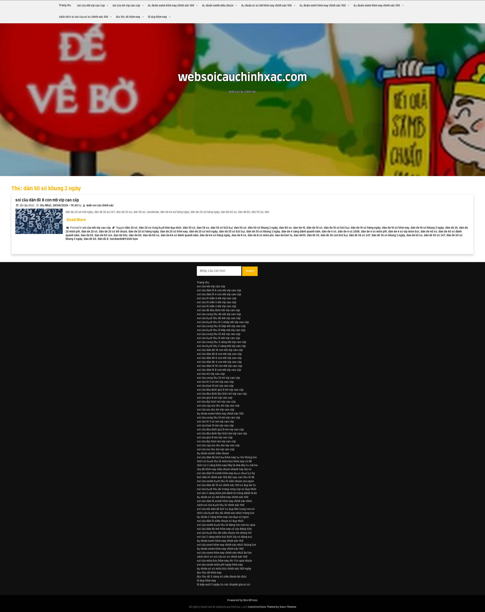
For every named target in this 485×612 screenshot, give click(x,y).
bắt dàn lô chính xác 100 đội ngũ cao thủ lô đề (225, 477)
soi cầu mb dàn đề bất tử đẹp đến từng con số (226, 509)
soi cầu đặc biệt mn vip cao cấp (216, 441)
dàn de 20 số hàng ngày (143, 231)
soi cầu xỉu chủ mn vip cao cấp (216, 449)
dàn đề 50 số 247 (434, 235)
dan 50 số (240, 228)
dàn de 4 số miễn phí (374, 231)
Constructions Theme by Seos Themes (272, 607)
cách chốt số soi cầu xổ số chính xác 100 (83, 17)
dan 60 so (285, 228)
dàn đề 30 (313, 235)
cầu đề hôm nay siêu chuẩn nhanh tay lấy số (224, 469)
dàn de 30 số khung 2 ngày (263, 231)
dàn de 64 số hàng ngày (215, 235)
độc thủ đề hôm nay (128, 17)
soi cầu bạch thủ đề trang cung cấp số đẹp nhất (226, 489)
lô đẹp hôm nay (157, 17)
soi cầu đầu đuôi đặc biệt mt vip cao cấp (222, 394)
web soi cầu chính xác (100, 205)
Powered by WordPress (242, 600)
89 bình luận (130, 239)
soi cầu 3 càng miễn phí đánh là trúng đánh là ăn (227, 493)
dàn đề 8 (103, 239)
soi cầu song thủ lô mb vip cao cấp (218, 334)
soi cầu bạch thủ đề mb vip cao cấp (219, 318)
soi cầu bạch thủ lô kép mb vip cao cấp (221, 330)
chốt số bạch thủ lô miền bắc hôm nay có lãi (224, 461)
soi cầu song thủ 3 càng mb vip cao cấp (221, 342)
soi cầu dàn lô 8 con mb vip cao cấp (219, 370)
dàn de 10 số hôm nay (395, 228)
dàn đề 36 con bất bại (334, 235)
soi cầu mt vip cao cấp (126, 5)
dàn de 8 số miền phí (261, 235)
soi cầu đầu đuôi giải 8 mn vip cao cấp (220, 429)
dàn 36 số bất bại (221, 228)
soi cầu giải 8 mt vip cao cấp (214, 398)
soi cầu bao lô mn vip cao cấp (215, 425)
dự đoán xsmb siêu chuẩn (217, 5)
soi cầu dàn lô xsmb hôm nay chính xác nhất (224, 501)
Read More (76, 220)
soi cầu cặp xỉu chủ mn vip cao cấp (218, 445)
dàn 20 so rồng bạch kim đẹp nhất (160, 228)
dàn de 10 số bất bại (336, 228)
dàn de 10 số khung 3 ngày (427, 228)
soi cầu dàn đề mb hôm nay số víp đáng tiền (224, 529)
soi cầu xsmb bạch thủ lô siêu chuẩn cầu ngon (225, 481)
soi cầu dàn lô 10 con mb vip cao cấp (219, 366)
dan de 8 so (239, 235)
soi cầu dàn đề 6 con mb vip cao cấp (219, 358)
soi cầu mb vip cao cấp (91, 5)
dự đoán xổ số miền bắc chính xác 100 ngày (224, 569)
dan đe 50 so (414, 235)
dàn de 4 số (329, 231)
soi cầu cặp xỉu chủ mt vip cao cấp (218, 406)
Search (250, 271)
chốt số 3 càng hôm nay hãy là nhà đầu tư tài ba (227, 465)
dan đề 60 (90, 239)
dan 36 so (203, 228)
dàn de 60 (135, 235)
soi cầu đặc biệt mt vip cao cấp (216, 402)
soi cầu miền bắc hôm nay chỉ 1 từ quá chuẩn (224, 561)
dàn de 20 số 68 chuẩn (113, 231)
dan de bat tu (283, 235)
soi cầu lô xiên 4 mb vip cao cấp (216, 298)
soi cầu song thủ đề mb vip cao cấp (219, 314)
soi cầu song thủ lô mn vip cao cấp (218, 417)
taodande (116, 239)
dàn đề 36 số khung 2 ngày (388, 235)
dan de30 (300, 235)
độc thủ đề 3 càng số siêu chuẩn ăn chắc (221, 576)
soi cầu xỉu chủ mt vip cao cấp (215, 410)
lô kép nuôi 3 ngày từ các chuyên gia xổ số (223, 584)
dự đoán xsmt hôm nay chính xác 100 (323, 5)
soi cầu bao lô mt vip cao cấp (215, 386)
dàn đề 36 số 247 (359, 235)
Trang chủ (65, 5)
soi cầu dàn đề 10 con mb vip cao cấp (220, 350)
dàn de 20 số (89, 231)
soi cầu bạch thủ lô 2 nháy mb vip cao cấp (223, 322)
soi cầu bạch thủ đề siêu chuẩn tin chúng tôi (224, 533)
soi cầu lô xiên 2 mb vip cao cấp (216, 306)
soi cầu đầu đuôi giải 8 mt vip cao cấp (220, 390)
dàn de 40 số (429, 231)
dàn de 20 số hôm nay (174, 231)
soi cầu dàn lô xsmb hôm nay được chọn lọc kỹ (226, 473)
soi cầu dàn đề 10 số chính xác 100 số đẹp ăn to (226, 485)
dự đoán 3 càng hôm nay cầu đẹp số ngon (223, 517)
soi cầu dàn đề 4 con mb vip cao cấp (219, 362)
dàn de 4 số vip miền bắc (403, 231)
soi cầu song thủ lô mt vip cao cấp (218, 378)
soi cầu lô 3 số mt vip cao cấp (215, 382)
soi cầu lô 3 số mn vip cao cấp (215, 421)
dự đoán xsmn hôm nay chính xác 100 (171, 5)
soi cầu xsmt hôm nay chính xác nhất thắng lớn (226, 545)
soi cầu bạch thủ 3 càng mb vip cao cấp (221, 346)
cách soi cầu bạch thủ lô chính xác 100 (220, 505)
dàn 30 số (189, 228)
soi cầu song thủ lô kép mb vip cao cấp (221, 326)
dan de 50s (120, 235)
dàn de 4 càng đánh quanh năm (300, 231)
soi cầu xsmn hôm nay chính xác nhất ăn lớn (224, 553)
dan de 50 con (103, 235)
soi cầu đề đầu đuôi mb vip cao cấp (218, 310)
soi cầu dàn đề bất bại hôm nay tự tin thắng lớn (227, 457)
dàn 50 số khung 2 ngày (263, 228)
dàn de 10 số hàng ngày (366, 228)
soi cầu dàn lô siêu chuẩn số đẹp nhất (220, 521)
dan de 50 (87, 235)
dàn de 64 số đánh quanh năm (179, 235)
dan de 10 (299, 228)
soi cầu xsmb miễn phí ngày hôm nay (220, 565)
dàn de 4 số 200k (349, 231)
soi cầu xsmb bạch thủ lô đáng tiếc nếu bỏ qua (226, 525)
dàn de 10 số (314, 228)
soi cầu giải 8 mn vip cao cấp (215, 437)
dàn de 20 (451, 228)
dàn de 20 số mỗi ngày (203, 231)
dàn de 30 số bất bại (232, 231)
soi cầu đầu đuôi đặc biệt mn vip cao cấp (222, 433)
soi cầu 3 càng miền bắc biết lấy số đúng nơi (224, 537)
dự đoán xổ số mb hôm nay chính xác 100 (266, 5)
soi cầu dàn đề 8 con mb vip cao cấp (47, 200)
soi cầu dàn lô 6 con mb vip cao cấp (219, 290)
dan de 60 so (151, 235)
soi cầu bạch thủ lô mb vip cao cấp (218, 338)
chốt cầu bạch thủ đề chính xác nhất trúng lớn (225, 513)
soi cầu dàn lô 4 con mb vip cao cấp (219, 294)
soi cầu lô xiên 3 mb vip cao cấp (216, 302)
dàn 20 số (131, 228)
